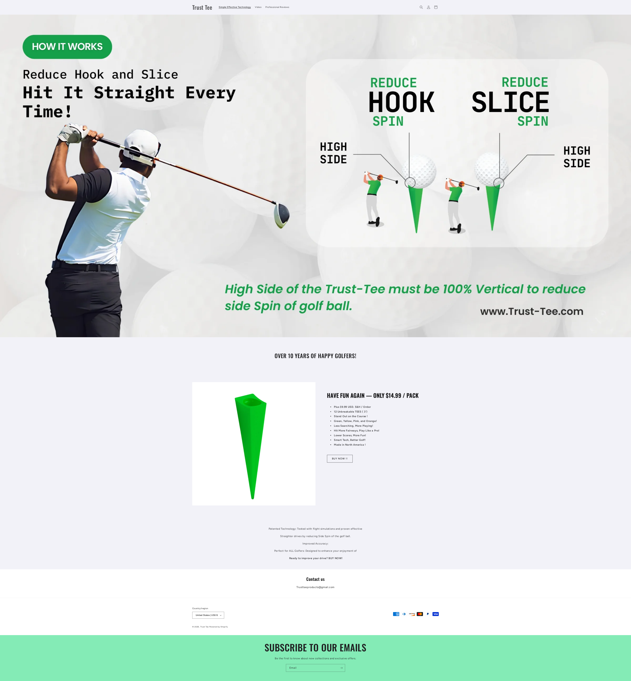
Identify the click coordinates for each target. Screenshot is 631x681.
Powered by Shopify (218, 627)
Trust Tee (204, 627)
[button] (421, 7)
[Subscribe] (341, 668)
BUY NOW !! (340, 458)
